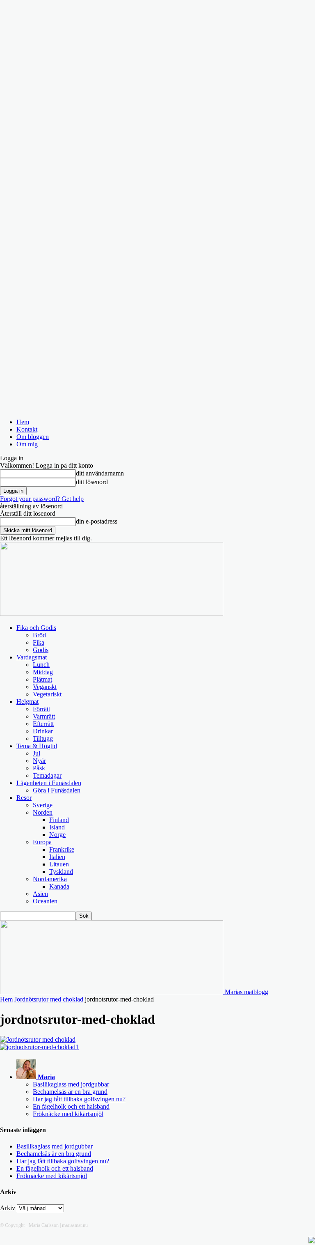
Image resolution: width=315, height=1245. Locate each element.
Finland (59, 819)
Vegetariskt (47, 694)
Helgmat (27, 701)
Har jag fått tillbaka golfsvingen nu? (79, 1099)
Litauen (59, 864)
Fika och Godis (36, 627)
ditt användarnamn (100, 473)
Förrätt (41, 708)
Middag (43, 671)
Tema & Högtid (36, 745)
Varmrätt (44, 716)
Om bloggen (32, 436)
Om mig (27, 444)
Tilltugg (43, 738)
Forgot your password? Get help (42, 498)
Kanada (59, 886)
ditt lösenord (92, 481)
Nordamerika (50, 878)
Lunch (41, 664)
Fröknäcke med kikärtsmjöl (68, 1113)
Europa (42, 841)
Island (57, 827)
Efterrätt (43, 723)
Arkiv (7, 1207)
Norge (57, 834)
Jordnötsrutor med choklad (48, 999)
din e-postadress (96, 521)
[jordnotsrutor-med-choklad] (37, 1039)
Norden (42, 812)
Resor (24, 797)
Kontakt (26, 429)
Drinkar (43, 731)
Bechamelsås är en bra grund (70, 1091)
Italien (57, 856)
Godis (40, 649)
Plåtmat (42, 679)
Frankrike (61, 849)
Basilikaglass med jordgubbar (71, 1084)
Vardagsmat (31, 657)
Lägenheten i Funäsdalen (48, 782)
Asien (40, 893)
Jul (36, 753)
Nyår (39, 760)
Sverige (42, 805)
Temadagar (47, 775)
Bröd (39, 635)
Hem (22, 421)
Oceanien (45, 901)
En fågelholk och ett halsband (71, 1106)
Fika (38, 642)
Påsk (39, 768)
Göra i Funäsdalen (56, 790)
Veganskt (45, 686)
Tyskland (61, 871)
